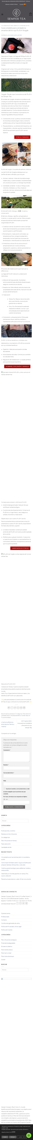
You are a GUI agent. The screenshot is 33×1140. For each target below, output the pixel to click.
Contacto (4, 920)
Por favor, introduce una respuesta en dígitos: (15, 796)
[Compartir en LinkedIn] (24, 707)
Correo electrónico (8, 772)
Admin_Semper (18, 35)
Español (22, 4)
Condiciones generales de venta (10, 923)
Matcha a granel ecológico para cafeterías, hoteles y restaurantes (16, 869)
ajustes (13, 1131)
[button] (2, 14)
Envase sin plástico (6, 946)
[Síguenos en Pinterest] (26, 903)
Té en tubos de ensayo (7, 956)
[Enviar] (30, 820)
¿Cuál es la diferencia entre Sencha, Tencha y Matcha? (7, 724)
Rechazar (13, 1137)
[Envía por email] (18, 707)
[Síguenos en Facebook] (17, 903)
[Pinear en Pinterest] (21, 707)
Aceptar (5, 1137)
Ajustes (20, 1137)
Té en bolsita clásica (7, 950)
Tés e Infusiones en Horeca (9, 840)
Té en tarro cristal (6, 953)
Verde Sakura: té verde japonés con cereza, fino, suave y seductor (14, 875)
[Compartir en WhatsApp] (8, 707)
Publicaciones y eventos (8, 831)
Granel (3, 959)
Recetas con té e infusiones (9, 834)
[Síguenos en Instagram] (20, 903)
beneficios (18, 715)
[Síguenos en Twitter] (23, 903)
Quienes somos (5, 913)
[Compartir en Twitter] (15, 707)
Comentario (6, 750)
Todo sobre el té (5, 844)
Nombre (6, 765)
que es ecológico (7, 717)
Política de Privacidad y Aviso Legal (11, 926)
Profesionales (5, 917)
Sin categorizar (5, 837)
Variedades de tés (6, 847)
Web (4, 780)
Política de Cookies (6, 930)
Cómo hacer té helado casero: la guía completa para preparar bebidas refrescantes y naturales (16, 864)
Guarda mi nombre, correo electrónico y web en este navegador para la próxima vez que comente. (16, 791)
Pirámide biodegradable (8, 943)
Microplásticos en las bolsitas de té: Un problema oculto (15, 858)
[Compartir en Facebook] (11, 707)
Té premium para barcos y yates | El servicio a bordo (16, 879)
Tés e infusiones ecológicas (9, 940)
